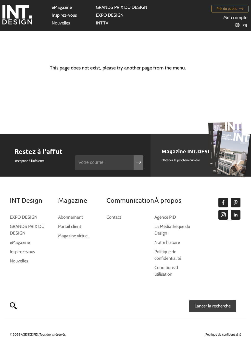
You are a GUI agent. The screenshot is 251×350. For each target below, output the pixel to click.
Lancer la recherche (213, 306)
